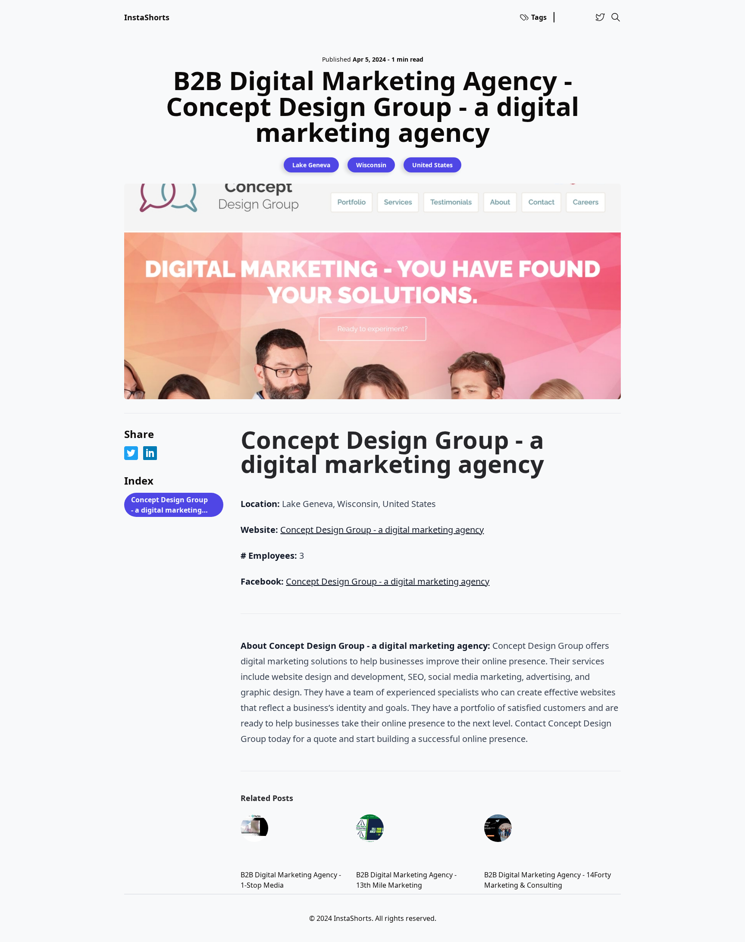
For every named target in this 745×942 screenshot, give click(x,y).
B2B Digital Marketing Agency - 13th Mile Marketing (406, 880)
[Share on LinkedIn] (150, 453)
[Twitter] (600, 17)
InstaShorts (146, 17)
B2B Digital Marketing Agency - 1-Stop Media (291, 880)
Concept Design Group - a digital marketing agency (169, 506)
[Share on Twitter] (131, 453)
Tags (539, 17)
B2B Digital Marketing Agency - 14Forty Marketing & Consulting (547, 880)
